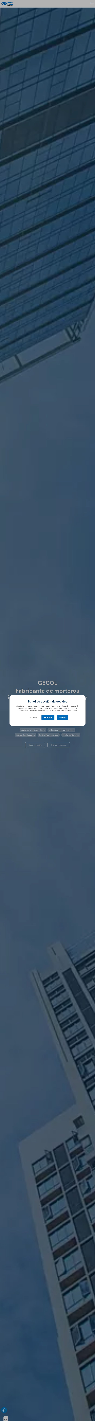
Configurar (33, 717)
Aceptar (62, 717)
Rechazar (48, 717)
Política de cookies (70, 710)
